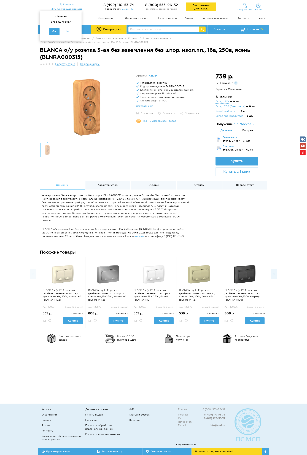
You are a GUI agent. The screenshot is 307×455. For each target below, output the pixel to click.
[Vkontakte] (303, 139)
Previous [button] (33, 274)
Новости (134, 420)
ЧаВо (132, 409)
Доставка (228, 146)
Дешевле (226, 130)
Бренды (46, 420)
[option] (87, 107)
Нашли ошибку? (90, 63)
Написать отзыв (65, 63)
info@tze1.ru (217, 425)
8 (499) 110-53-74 (118, 5)
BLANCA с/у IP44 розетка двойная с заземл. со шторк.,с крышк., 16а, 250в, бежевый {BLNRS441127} (197, 295)
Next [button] (274, 274)
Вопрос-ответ (245, 184)
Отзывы (199, 184)
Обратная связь (186, 444)
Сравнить (147, 113)
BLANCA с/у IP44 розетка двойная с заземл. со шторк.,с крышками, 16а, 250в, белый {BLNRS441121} (152, 295)
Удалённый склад (226, 111)
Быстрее (247, 130)
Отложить (169, 113)
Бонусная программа (214, 18)
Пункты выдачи (167, 18)
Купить (237, 161)
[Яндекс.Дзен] (303, 152)
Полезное (91, 420)
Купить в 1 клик (236, 171)
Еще (260, 18)
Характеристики (108, 184)
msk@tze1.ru (128, 9)
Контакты (243, 18)
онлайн (139, 236)
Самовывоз (230, 137)
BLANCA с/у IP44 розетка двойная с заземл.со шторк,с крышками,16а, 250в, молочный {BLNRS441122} (62, 295)
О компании (105, 18)
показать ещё (144, 105)
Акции (189, 18)
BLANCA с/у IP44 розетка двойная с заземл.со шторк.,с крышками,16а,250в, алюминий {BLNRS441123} (107, 295)
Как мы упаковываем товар (159, 120)
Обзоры (154, 184)
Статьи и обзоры (139, 414)
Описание (62, 184)
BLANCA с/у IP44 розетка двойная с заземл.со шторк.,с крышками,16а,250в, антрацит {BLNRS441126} (243, 295)
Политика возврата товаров (102, 434)
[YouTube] (303, 146)
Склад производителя (229, 115)
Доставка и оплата (136, 18)
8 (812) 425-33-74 (214, 418)
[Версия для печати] (265, 65)
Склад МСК (222, 101)
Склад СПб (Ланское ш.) (230, 106)
